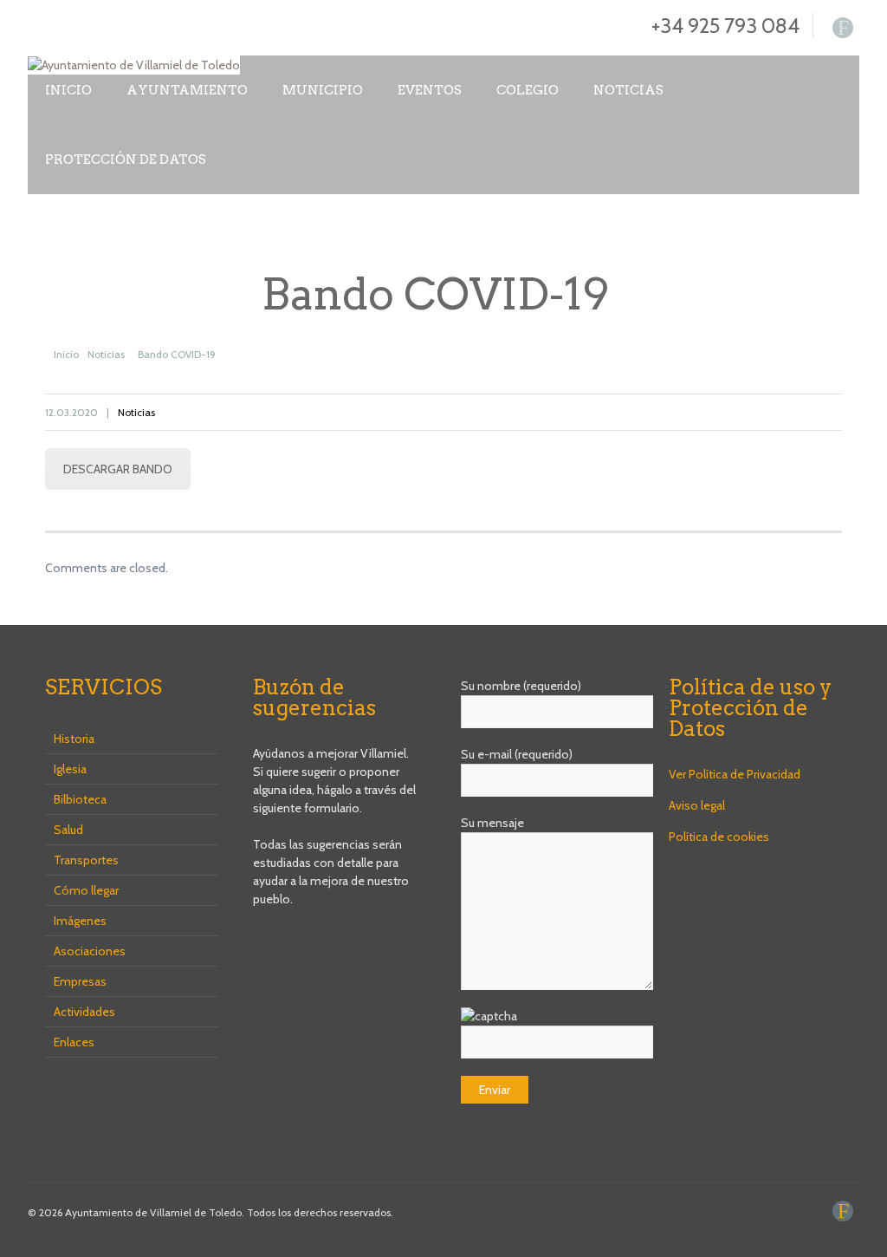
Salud (68, 829)
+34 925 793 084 (725, 25)
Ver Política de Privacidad (734, 774)
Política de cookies (719, 836)
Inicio (68, 90)
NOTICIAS (628, 90)
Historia (74, 738)
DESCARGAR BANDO (117, 469)
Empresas (80, 981)
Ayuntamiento (187, 90)
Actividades (84, 1011)
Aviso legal (697, 805)
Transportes (86, 860)
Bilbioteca (80, 799)
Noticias (106, 354)
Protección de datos (125, 159)
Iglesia (70, 769)
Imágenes (80, 920)
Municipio (322, 90)
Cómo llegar (86, 890)
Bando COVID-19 (177, 354)
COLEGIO (527, 90)
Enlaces (74, 1042)
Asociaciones (90, 951)
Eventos (430, 90)
